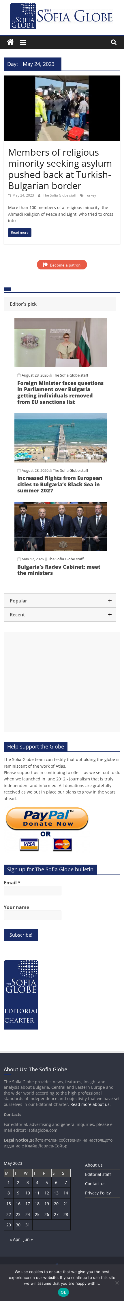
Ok (63, 1292)
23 (18, 1214)
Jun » (28, 1239)
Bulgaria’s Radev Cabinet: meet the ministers (58, 570)
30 (18, 1225)
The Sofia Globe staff (60, 195)
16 (18, 1203)
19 (46, 1203)
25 (37, 1214)
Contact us (95, 1183)
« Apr (15, 1239)
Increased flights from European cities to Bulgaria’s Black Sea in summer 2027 (59, 484)
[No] (117, 1283)
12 (46, 1193)
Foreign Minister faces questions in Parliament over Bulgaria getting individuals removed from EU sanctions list (60, 392)
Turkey (90, 195)
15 (8, 1203)
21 (65, 1203)
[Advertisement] (62, 682)
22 (8, 1214)
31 (27, 1225)
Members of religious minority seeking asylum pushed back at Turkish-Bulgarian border (60, 169)
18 (37, 1203)
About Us (94, 1165)
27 (56, 1214)
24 (27, 1214)
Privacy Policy (98, 1193)
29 (8, 1225)
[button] (60, 304)
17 (27, 1203)
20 (56, 1203)
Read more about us (90, 1104)
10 (27, 1193)
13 (56, 1193)
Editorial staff (98, 1174)
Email (12, 882)
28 (65, 1214)
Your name (16, 907)
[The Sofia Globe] (10, 42)
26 (46, 1214)
